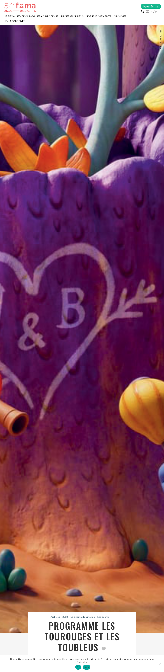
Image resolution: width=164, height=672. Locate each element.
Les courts (103, 617)
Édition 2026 (26, 16)
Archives (119, 16)
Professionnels (72, 16)
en (156, 11)
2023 (65, 617)
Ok (78, 667)
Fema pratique (47, 16)
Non (86, 667)
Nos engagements (98, 16)
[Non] (160, 663)
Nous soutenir (14, 21)
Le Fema (9, 16)
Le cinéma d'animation (82, 617)
